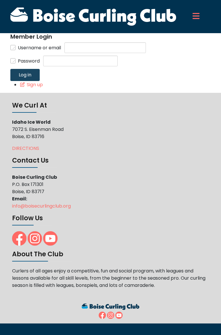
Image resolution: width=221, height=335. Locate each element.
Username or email (39, 47)
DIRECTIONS (25, 148)
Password (29, 61)
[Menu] (188, 16)
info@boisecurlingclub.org (41, 206)
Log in (25, 74)
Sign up (35, 84)
